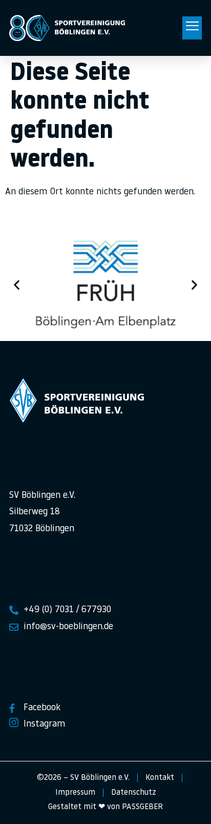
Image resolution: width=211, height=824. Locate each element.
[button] (192, 28)
